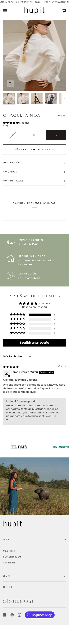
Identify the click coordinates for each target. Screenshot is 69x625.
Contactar (9, 562)
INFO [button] (6, 539)
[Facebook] (5, 615)
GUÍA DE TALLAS (13, 180)
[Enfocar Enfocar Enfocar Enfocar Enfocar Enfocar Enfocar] (34, 55)
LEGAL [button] (7, 575)
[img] (11, 367)
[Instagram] (19, 615)
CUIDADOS (10, 171)
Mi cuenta (9, 551)
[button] (11, 123)
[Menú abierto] (9, 10)
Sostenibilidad (12, 556)
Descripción (12, 162)
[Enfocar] (10, 83)
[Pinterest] (12, 615)
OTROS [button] (7, 587)
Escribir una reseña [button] (34, 342)
